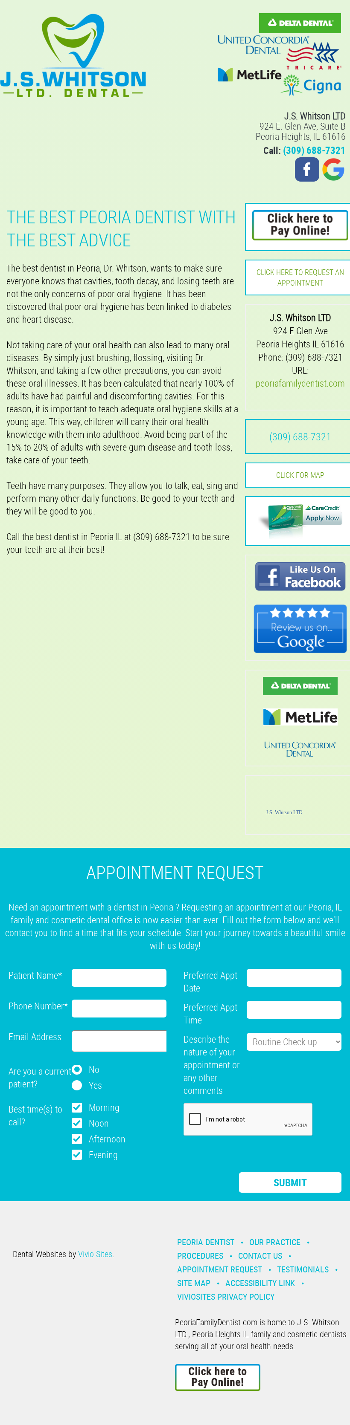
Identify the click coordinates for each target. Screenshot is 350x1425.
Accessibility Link (260, 1283)
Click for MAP (300, 475)
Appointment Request (219, 1269)
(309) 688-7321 (314, 150)
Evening (103, 1154)
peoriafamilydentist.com (300, 383)
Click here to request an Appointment (300, 277)
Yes (95, 1085)
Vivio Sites (95, 1254)
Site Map (193, 1283)
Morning (104, 1107)
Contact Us (260, 1255)
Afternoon (107, 1139)
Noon (99, 1123)
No (94, 1069)
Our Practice (274, 1242)
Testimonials (303, 1269)
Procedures (200, 1255)
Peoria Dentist (205, 1242)
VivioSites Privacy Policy (225, 1296)
